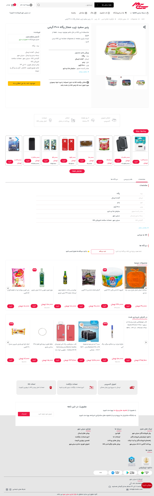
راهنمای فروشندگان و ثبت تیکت (139, 440)
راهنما (73, 13)
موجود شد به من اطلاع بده (24, 83)
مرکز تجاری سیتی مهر (70, 494)
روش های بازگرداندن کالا (111, 444)
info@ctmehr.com (135, 489)
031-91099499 (137, 483)
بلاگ (92, 13)
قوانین (117, 433)
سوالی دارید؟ (147, 485)
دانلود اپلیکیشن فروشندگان (141, 437)
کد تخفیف (103, 13)
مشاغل (81, 13)
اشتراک (24, 414)
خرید (136, 161)
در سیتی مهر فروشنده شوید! (20, 13)
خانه (142, 19)
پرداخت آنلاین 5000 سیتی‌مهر (140, 444)
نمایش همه (77, 171)
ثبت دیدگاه (102, 251)
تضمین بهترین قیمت (82, 440)
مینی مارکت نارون (32, 37)
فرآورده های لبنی (107, 19)
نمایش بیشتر (83, 72)
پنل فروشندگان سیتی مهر (141, 433)
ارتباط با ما (116, 437)
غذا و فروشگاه (118, 13)
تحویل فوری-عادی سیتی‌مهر (79, 444)
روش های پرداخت (113, 440)
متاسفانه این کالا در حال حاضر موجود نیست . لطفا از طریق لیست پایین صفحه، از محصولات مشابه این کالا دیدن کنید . (70, 37)
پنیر (96, 19)
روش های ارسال (84, 433)
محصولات (134, 19)
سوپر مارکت (122, 19)
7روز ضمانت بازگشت (82, 437)
